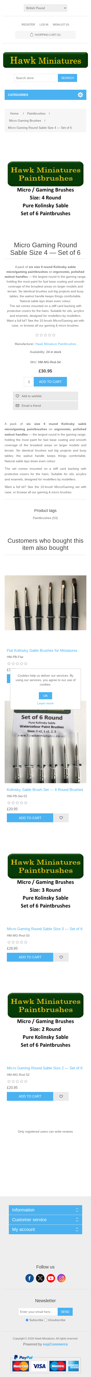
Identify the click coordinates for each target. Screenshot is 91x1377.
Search (67, 78)
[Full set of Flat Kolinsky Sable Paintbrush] (46, 603)
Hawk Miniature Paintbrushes (55, 344)
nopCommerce (55, 1344)
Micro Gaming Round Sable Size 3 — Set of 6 (44, 929)
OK (45, 695)
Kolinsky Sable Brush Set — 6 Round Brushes (45, 790)
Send (65, 1312)
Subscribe (36, 1320)
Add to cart (50, 382)
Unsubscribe (56, 1320)
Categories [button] (18, 95)
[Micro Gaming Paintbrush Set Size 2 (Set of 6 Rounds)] (46, 1020)
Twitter (40, 1278)
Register (28, 24)
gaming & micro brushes (61, 325)
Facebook (29, 1278)
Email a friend (31, 405)
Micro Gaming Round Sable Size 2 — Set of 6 (44, 1068)
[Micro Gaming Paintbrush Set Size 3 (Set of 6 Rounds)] (46, 881)
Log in (44, 24)
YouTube (51, 1278)
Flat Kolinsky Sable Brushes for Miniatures (42, 650)
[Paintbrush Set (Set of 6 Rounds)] (46, 742)
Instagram (61, 1278)
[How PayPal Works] (45, 1375)
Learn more (45, 703)
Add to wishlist (32, 396)
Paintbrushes (42, 518)
